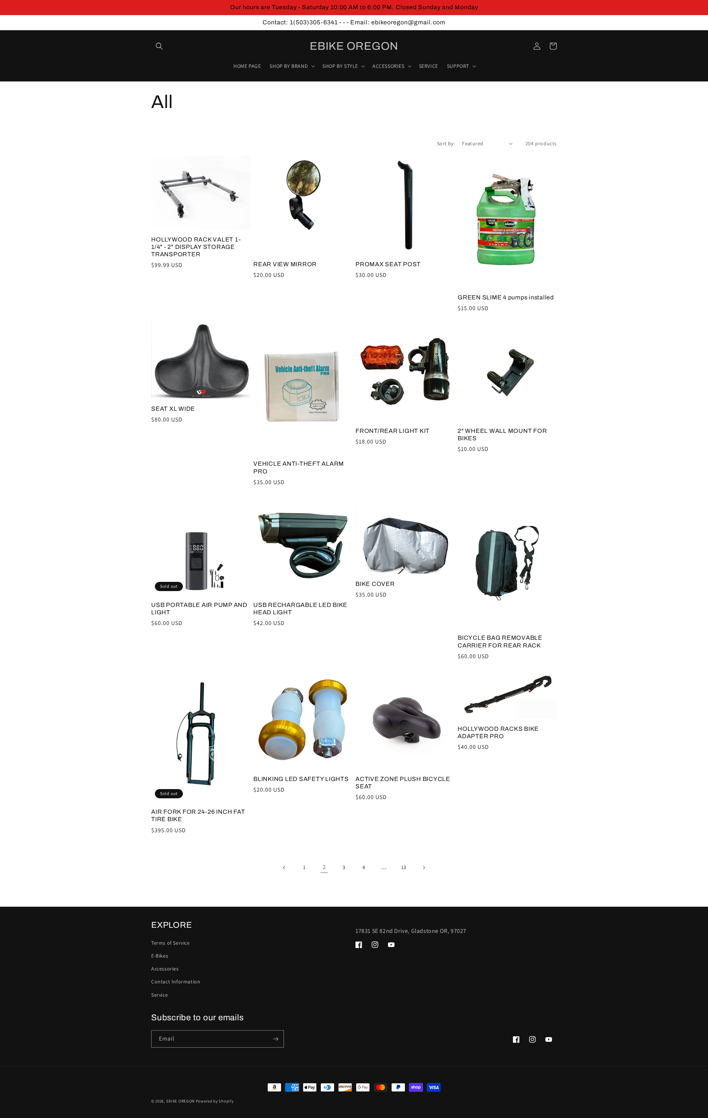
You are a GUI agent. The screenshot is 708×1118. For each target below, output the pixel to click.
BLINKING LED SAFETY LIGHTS (301, 779)
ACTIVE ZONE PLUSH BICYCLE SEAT (402, 782)
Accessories (165, 968)
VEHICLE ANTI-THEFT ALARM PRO (298, 467)
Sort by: (446, 143)
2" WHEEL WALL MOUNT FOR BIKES (502, 434)
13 (403, 867)
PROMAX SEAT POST (388, 264)
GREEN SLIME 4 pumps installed (506, 297)
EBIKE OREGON (180, 1101)
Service (159, 995)
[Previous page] (284, 868)
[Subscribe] (275, 1039)
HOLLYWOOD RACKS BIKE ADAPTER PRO (498, 732)
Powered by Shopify (215, 1101)
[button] (159, 46)
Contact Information (175, 981)
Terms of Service (170, 943)
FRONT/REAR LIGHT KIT (392, 431)
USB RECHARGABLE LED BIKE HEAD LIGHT (300, 608)
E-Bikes (159, 955)
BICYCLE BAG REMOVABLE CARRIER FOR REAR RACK (500, 641)
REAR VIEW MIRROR (285, 264)
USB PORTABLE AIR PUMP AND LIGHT (199, 608)
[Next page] (424, 868)
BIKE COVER (375, 584)
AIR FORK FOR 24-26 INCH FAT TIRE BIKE (198, 815)
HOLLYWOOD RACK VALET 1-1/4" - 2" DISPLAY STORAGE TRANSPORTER (195, 246)
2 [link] (324, 867)
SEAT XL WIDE (173, 409)
